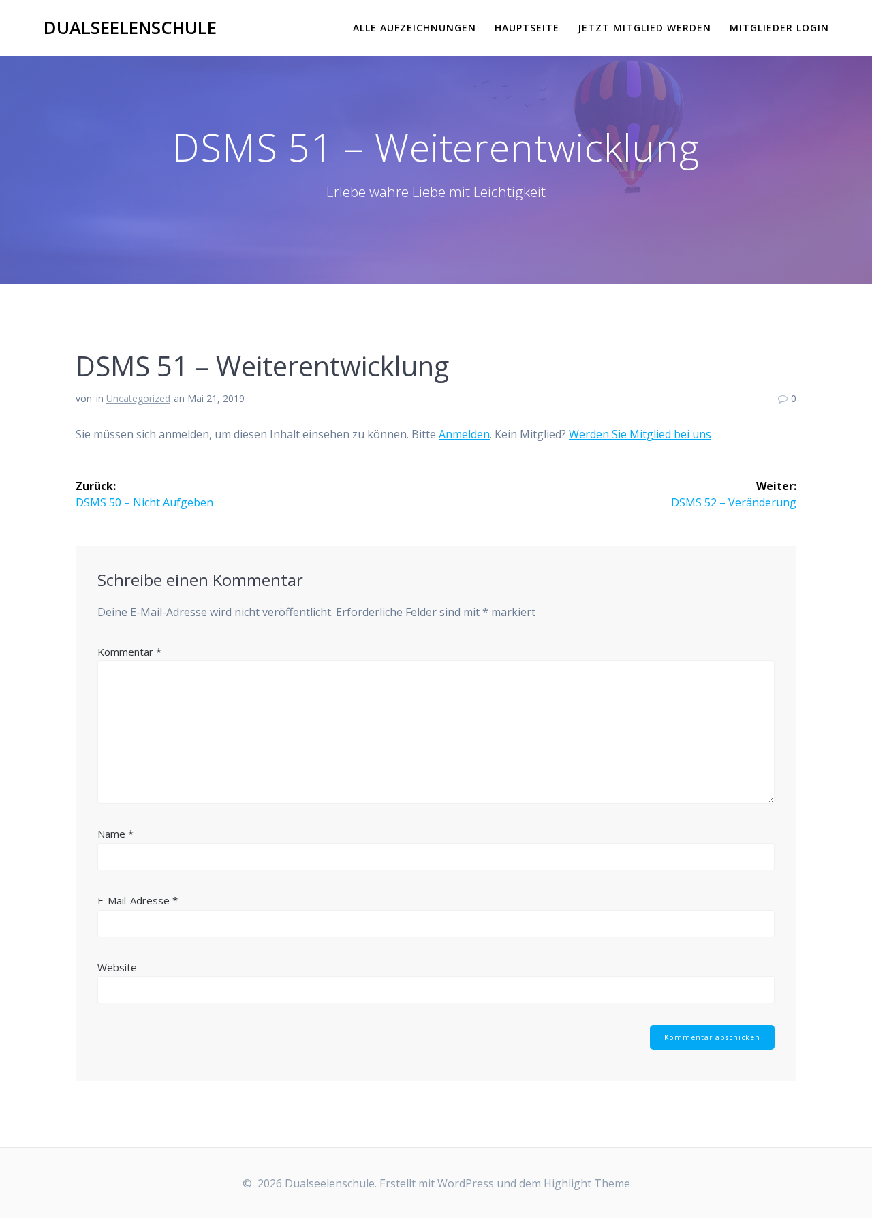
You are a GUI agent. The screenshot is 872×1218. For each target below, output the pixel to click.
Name (115, 833)
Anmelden (464, 434)
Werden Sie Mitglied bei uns (640, 434)
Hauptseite (527, 27)
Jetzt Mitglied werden (644, 27)
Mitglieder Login (779, 27)
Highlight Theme (587, 1183)
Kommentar (129, 651)
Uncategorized (138, 398)
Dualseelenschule (130, 28)
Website (117, 967)
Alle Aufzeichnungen (414, 27)
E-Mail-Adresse (137, 900)
